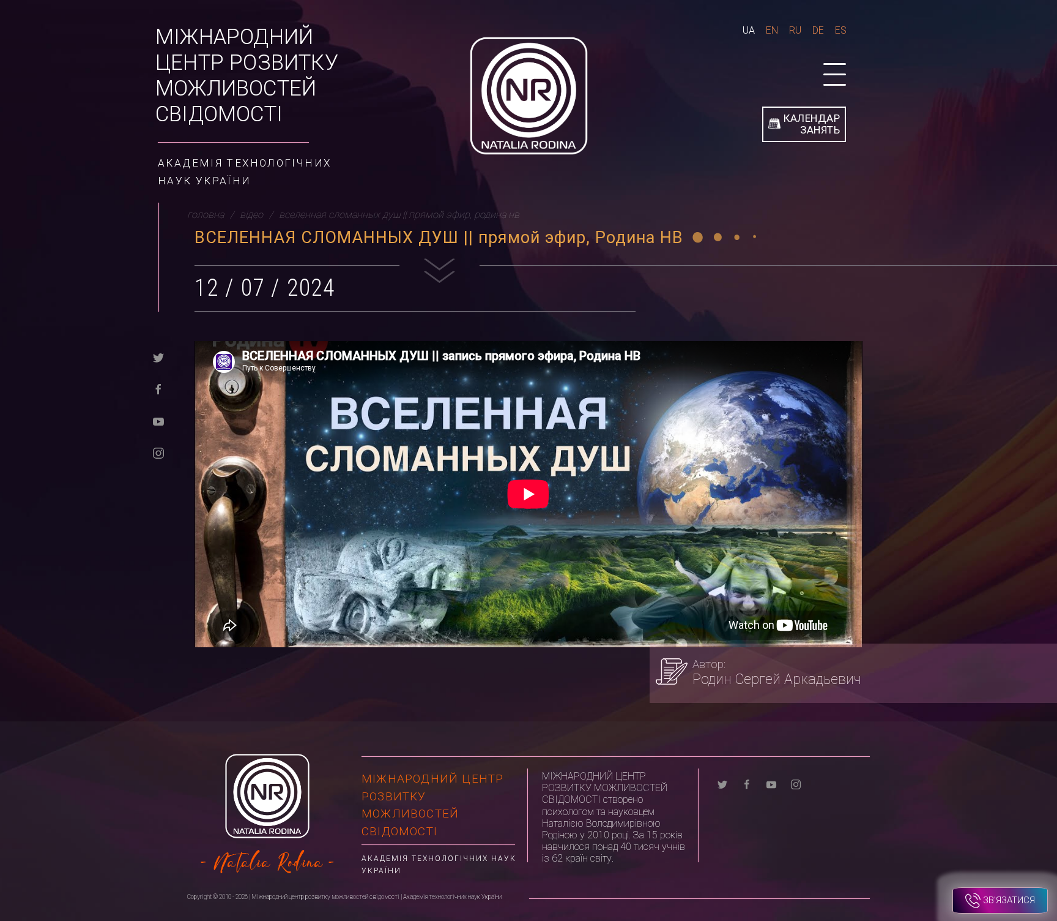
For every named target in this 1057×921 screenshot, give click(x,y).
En (772, 30)
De (818, 30)
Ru (795, 30)
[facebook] (158, 388)
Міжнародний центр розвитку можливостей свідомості (246, 75)
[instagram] (158, 452)
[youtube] (158, 420)
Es (841, 30)
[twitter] (158, 357)
